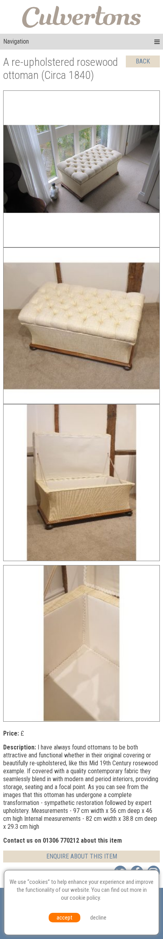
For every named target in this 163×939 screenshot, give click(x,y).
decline (98, 917)
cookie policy (85, 897)
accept (64, 917)
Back (143, 61)
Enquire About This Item (81, 856)
